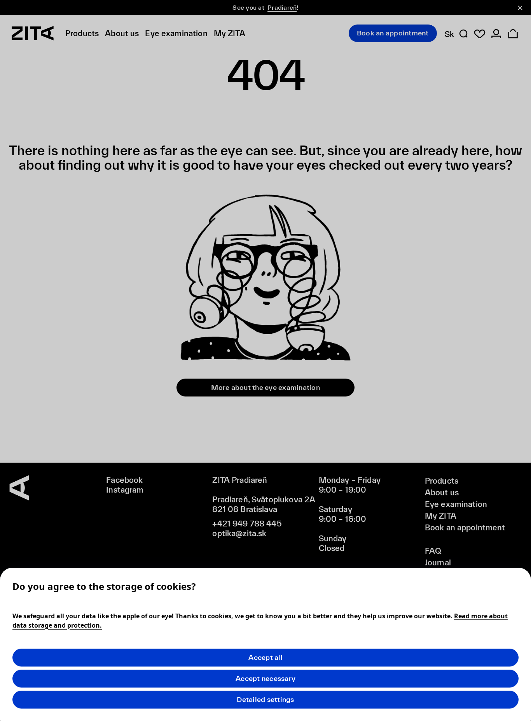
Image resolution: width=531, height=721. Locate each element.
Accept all (265, 657)
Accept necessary (265, 678)
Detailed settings (265, 699)
